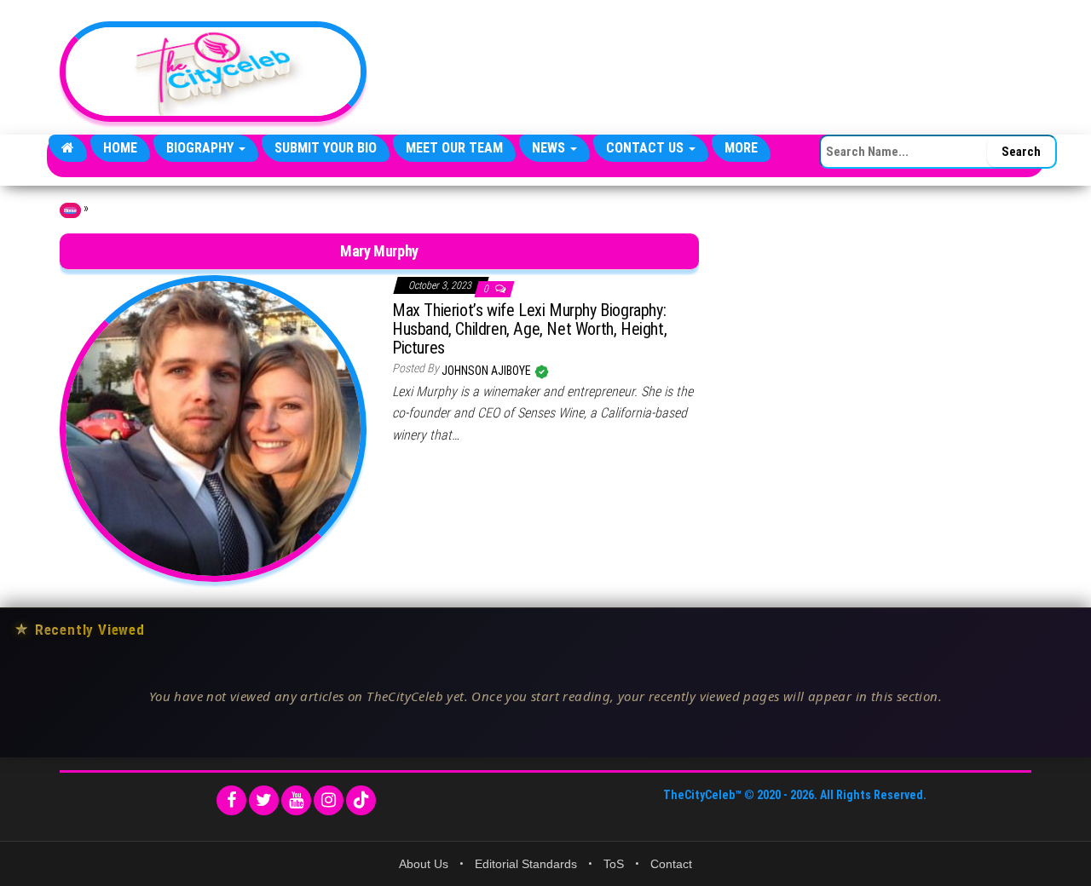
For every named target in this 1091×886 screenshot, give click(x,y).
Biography (201, 148)
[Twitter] (264, 800)
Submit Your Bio (325, 148)
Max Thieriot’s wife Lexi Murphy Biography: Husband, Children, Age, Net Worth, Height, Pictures (529, 329)
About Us (423, 864)
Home (120, 148)
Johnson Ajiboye (488, 370)
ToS (613, 864)
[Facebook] (231, 800)
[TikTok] (361, 800)
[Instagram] (328, 800)
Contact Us (646, 148)
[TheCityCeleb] (68, 148)
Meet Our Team (454, 148)
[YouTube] (296, 800)
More (741, 148)
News (550, 148)
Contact (671, 864)
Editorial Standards (526, 864)
